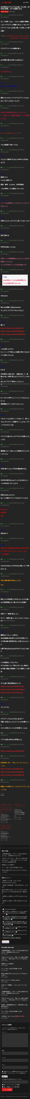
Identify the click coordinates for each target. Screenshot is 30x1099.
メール (4, 1057)
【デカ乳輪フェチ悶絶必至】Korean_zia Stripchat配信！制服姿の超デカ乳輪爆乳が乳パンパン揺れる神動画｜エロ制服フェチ (15, 918)
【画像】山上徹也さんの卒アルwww (12, 896)
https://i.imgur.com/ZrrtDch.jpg (12, 692)
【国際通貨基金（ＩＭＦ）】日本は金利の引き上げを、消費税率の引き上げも (14, 951)
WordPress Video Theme (16, 1096)
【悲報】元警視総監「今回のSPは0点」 (13, 885)
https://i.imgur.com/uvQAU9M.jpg (13, 689)
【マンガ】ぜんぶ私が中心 (10, 909)
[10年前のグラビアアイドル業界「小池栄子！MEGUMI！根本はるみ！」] (7, 833)
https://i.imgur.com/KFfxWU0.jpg (12, 331)
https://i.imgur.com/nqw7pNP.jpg (12, 775)
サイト (3, 1064)
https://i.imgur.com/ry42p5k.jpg (12, 328)
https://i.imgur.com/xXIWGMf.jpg (12, 751)
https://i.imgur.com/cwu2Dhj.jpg (12, 772)
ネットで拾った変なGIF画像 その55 (12, 867)
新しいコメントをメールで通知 (12, 1084)
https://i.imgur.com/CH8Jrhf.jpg (12, 769)
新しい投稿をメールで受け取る (12, 1087)
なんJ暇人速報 (6, 2)
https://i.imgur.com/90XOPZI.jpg (12, 686)
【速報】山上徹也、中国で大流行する (13, 901)
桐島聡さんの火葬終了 (8, 865)
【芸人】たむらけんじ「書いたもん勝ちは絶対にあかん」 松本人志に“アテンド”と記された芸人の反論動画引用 (14, 860)
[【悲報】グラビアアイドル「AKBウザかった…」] (21, 812)
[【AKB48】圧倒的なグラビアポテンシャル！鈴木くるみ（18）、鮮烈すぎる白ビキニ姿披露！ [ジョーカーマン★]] (7, 813)
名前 (3, 1050)
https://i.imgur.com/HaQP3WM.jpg (13, 334)
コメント (4, 1032)
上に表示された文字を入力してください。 (12, 1079)
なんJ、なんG (4, 11)
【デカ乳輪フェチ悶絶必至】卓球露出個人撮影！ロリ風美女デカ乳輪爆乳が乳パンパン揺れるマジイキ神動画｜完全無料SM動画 (15, 923)
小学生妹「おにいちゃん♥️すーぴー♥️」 (13, 1016)
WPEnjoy (25, 1096)
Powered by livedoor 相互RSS (12, 938)
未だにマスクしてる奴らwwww (10, 980)
